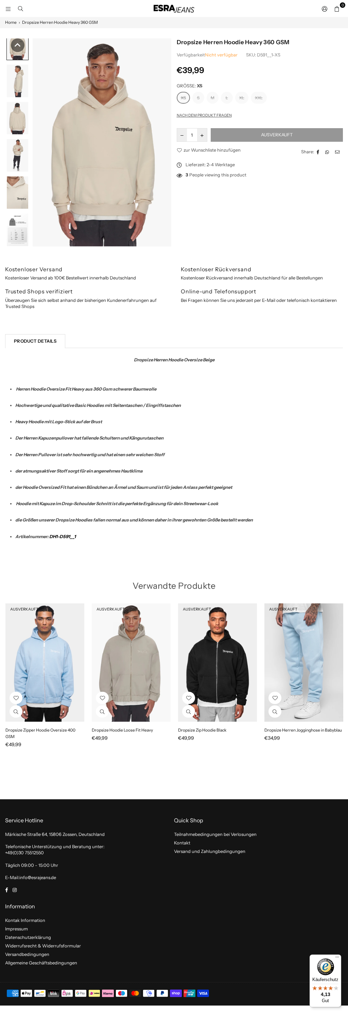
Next (340, 677)
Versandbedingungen (27, 954)
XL (241, 97)
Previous (8, 677)
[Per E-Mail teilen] (338, 152)
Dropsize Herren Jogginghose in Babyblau (303, 730)
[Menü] (337, 959)
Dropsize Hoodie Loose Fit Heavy (122, 730)
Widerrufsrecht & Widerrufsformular (43, 945)
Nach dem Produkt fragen (204, 115)
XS (183, 97)
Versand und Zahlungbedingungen (209, 851)
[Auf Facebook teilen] (319, 152)
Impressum (16, 928)
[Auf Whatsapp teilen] (328, 152)
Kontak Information (25, 920)
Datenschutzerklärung (28, 937)
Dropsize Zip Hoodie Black (202, 730)
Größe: (189, 85)
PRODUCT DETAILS (35, 341)
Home (11, 22)
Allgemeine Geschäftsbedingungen (41, 962)
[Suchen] (20, 8)
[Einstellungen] (324, 8)
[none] (17, 45)
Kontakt (182, 842)
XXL (259, 97)
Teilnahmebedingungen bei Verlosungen (215, 834)
